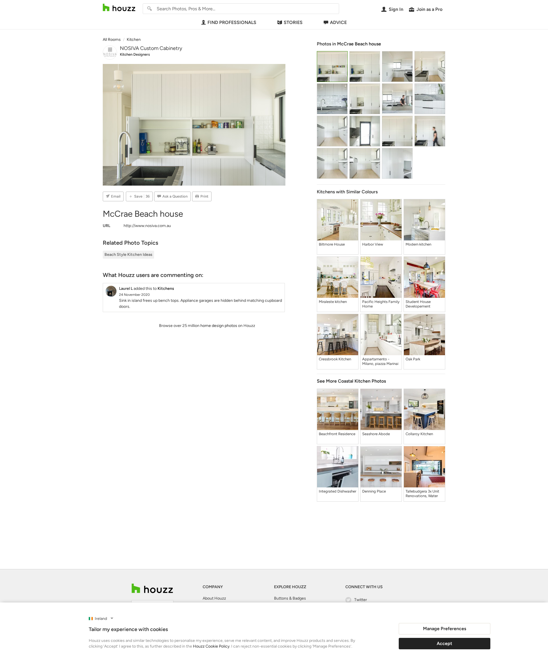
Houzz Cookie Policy (211, 646)
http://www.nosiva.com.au (147, 225)
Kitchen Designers (135, 54)
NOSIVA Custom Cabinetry (151, 48)
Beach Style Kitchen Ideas (128, 254)
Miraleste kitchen (333, 302)
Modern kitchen (418, 244)
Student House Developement (418, 304)
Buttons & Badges (290, 598)
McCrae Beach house (359, 44)
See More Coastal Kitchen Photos (351, 381)
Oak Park (413, 359)
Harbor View (372, 244)
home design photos (218, 325)
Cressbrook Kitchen (335, 359)
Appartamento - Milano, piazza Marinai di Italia (380, 361)
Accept (444, 643)
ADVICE (338, 22)
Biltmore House (332, 244)
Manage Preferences (444, 628)
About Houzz (214, 598)
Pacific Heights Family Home (381, 304)
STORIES (293, 22)
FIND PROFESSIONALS (231, 22)
